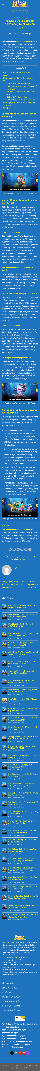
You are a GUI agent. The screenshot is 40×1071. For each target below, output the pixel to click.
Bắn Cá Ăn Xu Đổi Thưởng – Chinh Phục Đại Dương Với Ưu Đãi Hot (21, 859)
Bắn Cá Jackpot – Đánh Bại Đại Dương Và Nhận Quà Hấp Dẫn (23, 775)
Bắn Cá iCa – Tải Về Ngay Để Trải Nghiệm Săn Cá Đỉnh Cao (21, 766)
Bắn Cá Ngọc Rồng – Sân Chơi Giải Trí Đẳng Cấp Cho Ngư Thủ (22, 888)
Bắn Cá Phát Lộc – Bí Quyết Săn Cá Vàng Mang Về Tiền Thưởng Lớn (21, 869)
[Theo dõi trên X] (12, 1053)
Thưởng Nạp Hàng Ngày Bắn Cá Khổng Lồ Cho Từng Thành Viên (23, 906)
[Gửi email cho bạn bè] (22, 549)
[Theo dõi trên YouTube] (24, 1053)
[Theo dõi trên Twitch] (28, 1053)
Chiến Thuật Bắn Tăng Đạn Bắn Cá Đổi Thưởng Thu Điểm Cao (23, 653)
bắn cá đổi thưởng (23, 41)
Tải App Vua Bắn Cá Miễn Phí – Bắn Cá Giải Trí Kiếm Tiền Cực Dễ (23, 738)
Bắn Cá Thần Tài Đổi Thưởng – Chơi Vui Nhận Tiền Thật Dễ (22, 747)
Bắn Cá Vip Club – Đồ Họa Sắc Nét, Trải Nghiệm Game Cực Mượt (21, 784)
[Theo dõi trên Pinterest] (20, 1053)
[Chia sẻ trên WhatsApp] (10, 549)
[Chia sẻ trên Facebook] (14, 549)
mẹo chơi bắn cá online (19, 18)
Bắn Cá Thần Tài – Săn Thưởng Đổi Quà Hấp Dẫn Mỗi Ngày (21, 822)
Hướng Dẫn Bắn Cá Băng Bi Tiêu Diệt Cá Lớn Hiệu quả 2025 (22, 719)
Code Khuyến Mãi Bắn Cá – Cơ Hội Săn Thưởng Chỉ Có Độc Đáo (23, 916)
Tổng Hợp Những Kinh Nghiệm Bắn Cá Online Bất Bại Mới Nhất (22, 672)
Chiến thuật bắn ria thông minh (18, 83)
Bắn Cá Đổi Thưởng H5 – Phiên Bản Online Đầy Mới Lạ (22, 841)
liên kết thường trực (23, 559)
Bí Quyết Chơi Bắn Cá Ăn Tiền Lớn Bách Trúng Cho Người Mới (23, 634)
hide (24, 68)
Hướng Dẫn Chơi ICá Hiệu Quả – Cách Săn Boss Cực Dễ (22, 728)
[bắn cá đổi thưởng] (20, 4)
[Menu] (3, 4)
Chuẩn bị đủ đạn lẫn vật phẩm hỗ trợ (20, 100)
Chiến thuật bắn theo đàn (16, 97)
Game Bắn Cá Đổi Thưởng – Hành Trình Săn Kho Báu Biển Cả (23, 878)
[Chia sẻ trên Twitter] (18, 549)
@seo (30, 34)
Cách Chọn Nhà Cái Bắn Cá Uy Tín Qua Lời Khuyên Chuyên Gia (22, 606)
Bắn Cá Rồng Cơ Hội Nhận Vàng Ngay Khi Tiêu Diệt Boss (22, 850)
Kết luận (6, 108)
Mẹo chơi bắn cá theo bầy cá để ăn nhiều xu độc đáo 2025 (21, 662)
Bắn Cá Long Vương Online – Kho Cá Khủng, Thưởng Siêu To (22, 756)
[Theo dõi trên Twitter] (16, 1053)
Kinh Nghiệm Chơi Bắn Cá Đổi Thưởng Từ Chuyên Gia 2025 (22, 700)
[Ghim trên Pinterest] (26, 549)
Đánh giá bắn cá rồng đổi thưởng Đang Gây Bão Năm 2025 (10, 584)
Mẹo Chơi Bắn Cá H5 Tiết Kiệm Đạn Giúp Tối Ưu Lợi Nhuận (21, 625)
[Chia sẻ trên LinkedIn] (30, 549)
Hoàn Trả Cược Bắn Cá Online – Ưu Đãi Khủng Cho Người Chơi (23, 897)
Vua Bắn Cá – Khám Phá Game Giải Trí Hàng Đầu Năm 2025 (23, 803)
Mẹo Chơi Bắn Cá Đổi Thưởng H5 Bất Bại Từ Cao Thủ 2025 (29, 584)
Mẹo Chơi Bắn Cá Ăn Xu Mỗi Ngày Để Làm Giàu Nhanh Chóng (22, 616)
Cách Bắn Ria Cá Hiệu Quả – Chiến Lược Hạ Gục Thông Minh (21, 644)
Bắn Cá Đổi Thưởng (9, 942)
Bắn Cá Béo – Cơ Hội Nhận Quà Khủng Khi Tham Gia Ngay (23, 794)
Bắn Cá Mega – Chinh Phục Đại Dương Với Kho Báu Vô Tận (23, 813)
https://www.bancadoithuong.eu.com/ (15, 957)
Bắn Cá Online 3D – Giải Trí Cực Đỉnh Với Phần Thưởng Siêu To (22, 831)
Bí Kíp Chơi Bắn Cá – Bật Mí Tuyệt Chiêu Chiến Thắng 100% (21, 681)
